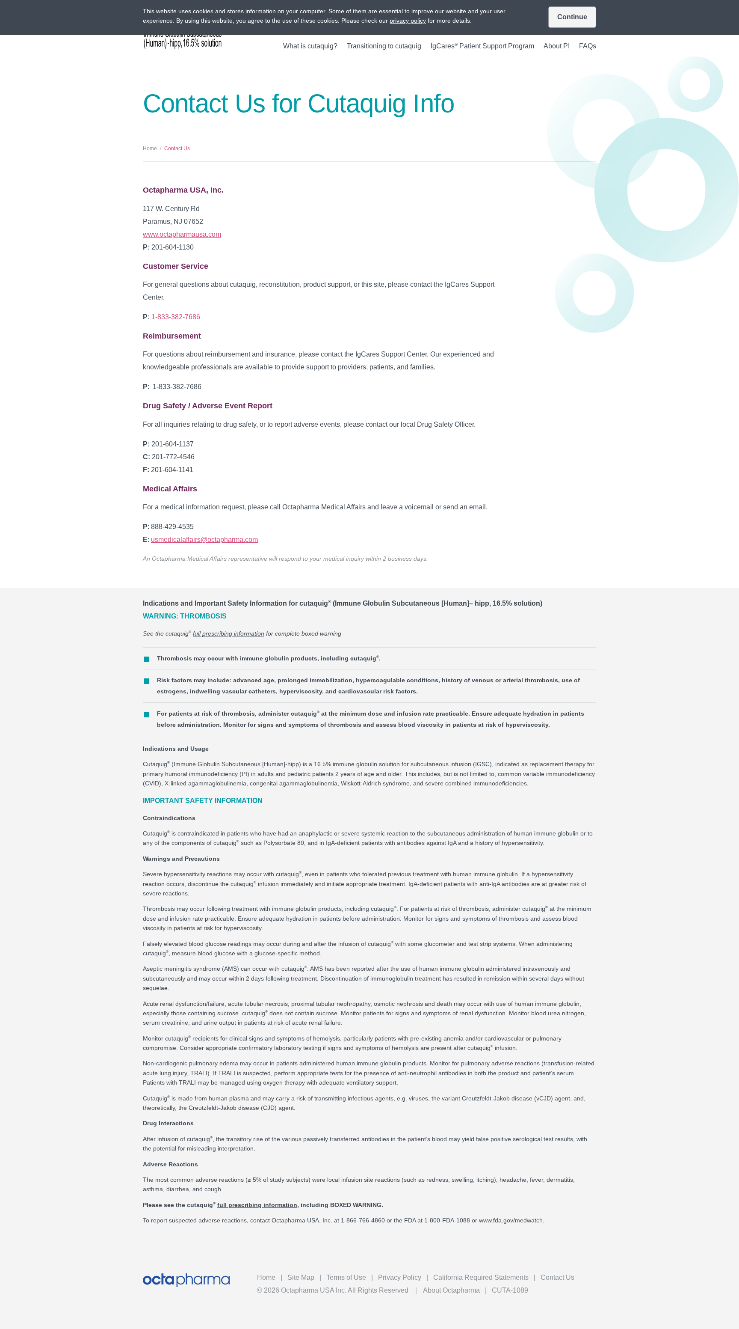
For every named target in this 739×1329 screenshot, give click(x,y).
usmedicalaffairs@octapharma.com (204, 539)
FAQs (587, 46)
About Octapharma (451, 1290)
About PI (557, 46)
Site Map (300, 1277)
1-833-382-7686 (175, 317)
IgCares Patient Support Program (482, 46)
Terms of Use (346, 1277)
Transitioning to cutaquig (384, 46)
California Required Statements (481, 1277)
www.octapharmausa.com (182, 234)
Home (150, 149)
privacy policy (408, 20)
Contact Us (557, 1277)
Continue (572, 17)
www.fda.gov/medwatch (511, 1220)
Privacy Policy (399, 1277)
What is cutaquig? (310, 46)
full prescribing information (228, 633)
